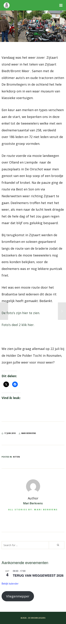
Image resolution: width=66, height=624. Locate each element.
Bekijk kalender (10, 583)
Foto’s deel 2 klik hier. (18, 325)
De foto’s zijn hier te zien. (21, 313)
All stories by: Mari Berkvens (33, 509)
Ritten (16, 457)
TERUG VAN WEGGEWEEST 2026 (38, 575)
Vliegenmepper (17, 596)
